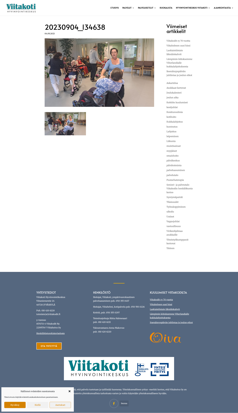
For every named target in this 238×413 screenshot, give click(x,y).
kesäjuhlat (172, 107)
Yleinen (171, 248)
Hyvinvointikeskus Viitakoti (192, 8)
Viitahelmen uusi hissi (178, 45)
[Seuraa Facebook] (113, 403)
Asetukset (60, 405)
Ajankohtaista (222, 8)
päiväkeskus (173, 160)
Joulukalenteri (174, 92)
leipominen (173, 136)
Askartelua (172, 83)
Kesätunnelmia (175, 112)
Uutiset (170, 216)
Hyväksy (14, 405)
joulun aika (172, 97)
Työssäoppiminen (176, 206)
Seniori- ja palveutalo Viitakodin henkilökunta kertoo (180, 188)
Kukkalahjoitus (175, 121)
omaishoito (172, 155)
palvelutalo (172, 175)
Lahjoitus (171, 131)
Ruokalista (166, 8)
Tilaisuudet (172, 202)
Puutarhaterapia (175, 180)
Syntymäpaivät (175, 197)
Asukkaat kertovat (176, 87)
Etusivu (115, 8)
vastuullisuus (174, 226)
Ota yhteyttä (49, 346)
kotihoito (171, 117)
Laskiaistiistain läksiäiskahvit (165, 309)
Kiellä (37, 405)
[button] (69, 391)
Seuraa (124, 403)
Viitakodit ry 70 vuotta (178, 40)
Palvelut (127, 8)
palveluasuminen (176, 170)
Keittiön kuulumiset (177, 102)
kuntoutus (172, 126)
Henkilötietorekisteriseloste (50, 333)
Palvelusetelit (145, 8)
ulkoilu (170, 211)
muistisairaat (174, 146)
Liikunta (171, 141)
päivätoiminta (174, 165)
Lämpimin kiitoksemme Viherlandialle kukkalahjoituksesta (179, 63)
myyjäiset (172, 151)
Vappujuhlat (173, 221)
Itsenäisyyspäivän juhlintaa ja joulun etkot (171, 322)
